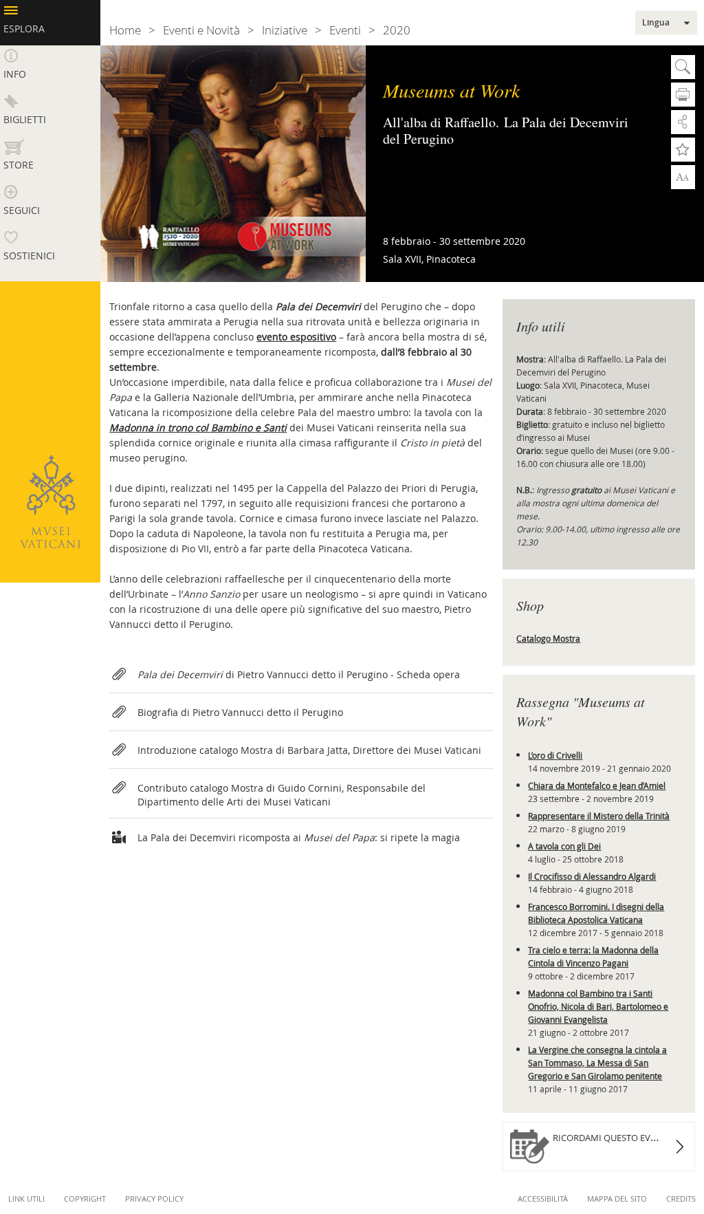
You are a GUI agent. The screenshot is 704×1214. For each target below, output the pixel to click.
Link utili (26, 1198)
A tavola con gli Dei (564, 846)
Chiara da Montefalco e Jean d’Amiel (597, 785)
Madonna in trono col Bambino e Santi (198, 427)
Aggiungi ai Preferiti (683, 150)
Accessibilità (543, 1198)
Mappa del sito (617, 1198)
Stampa (683, 95)
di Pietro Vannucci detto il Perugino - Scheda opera (299, 674)
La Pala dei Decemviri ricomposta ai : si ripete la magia (299, 837)
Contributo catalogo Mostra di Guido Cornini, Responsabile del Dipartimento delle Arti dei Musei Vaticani (282, 794)
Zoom (683, 176)
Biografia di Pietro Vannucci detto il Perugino (240, 712)
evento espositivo (296, 336)
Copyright (85, 1198)
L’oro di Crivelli (555, 755)
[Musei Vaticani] (50, 501)
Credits (681, 1198)
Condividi (683, 122)
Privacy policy (154, 1198)
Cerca (683, 67)
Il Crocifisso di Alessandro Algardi (592, 876)
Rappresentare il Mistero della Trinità (599, 815)
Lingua (656, 23)
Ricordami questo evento (613, 1137)
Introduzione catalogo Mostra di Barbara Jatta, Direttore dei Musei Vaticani (309, 750)
